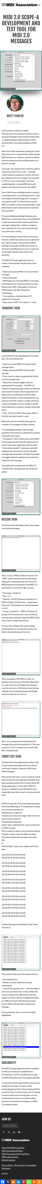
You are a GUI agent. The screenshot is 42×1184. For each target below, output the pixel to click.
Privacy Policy (7, 1165)
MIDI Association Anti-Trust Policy (16, 1154)
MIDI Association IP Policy (12, 1151)
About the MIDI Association (13, 1148)
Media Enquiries (8, 1160)
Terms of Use (19, 1165)
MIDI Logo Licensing (10, 1157)
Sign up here (10, 1126)
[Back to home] (20, 5)
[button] (39, 5)
